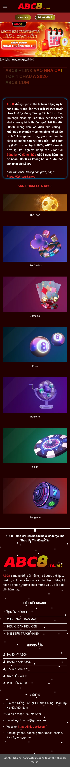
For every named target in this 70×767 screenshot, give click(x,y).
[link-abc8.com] (35, 6)
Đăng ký (12, 154)
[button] (5, 6)
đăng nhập (29, 154)
